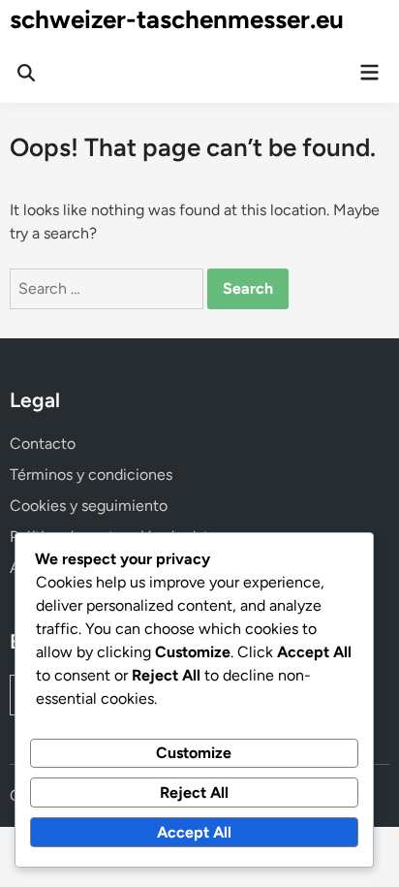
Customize (193, 753)
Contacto (43, 443)
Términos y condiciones (91, 474)
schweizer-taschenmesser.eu (177, 19)
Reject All (194, 792)
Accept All (194, 832)
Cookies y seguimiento (89, 505)
